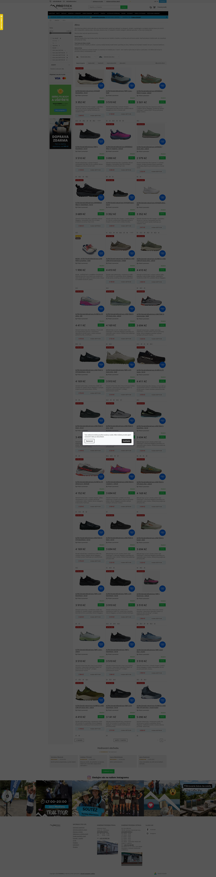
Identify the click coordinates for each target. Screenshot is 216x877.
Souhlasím (126, 441)
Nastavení (89, 441)
